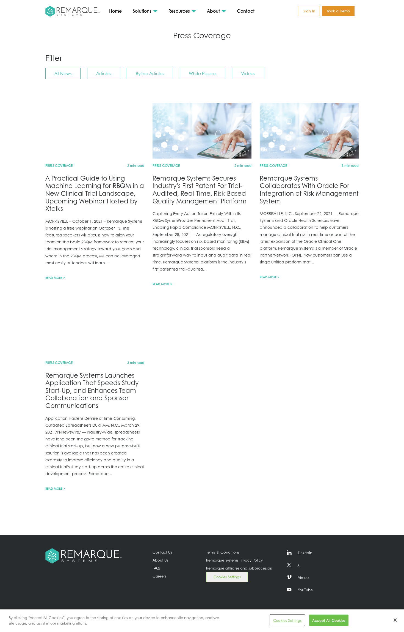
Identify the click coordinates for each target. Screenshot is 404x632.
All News (62, 73)
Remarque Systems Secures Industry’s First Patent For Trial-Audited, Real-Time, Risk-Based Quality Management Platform (200, 189)
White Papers (202, 73)
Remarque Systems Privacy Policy (234, 560)
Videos (248, 73)
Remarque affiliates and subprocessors (239, 568)
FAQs (157, 568)
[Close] (395, 620)
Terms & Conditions (222, 552)
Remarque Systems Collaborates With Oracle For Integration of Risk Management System (309, 189)
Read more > (55, 278)
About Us (160, 560)
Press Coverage (59, 165)
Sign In (309, 10)
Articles (103, 73)
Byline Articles (150, 73)
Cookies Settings (227, 576)
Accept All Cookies (328, 620)
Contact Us (162, 552)
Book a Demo (338, 10)
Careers (159, 576)
